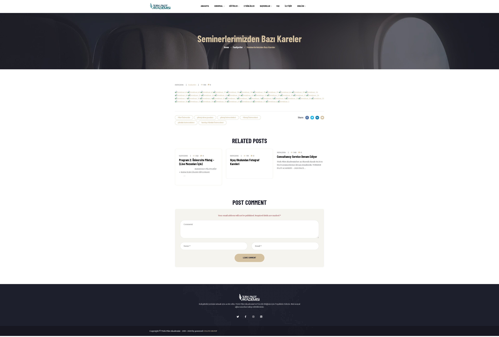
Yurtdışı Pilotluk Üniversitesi (212, 123)
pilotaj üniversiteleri (228, 117)
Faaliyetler (192, 85)
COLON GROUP (210, 331)
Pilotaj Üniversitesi (250, 117)
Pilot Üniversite (184, 117)
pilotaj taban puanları (205, 117)
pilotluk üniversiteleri (186, 123)
